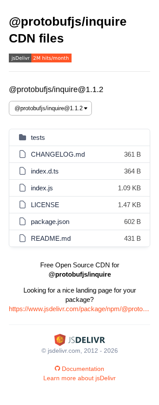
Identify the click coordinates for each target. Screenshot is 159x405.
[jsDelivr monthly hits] (40, 59)
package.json (50, 221)
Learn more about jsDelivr (79, 378)
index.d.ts (45, 171)
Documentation (83, 368)
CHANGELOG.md (58, 154)
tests (38, 137)
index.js (42, 188)
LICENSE (45, 204)
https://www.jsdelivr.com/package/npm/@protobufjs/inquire (79, 308)
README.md (51, 238)
